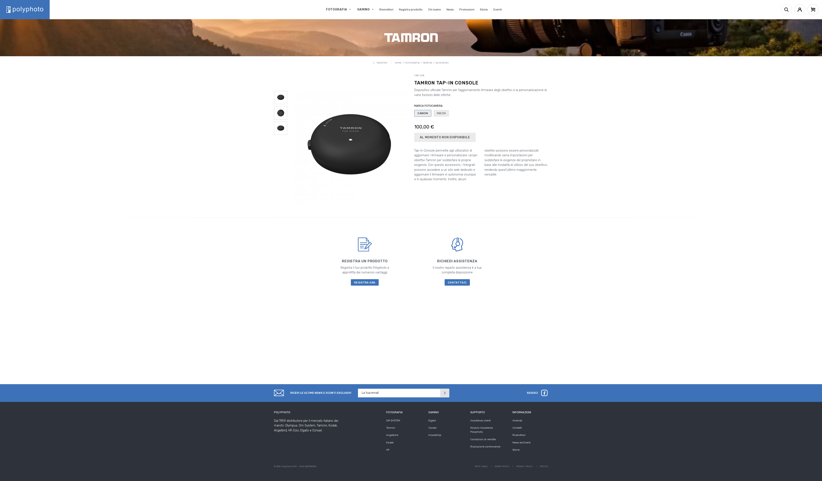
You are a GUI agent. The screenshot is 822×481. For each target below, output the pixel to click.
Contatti (517, 427)
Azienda (517, 420)
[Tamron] (411, 37)
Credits (544, 466)
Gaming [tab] (433, 412)
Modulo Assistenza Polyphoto (481, 429)
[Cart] (813, 9)
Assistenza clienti (480, 420)
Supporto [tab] (477, 412)
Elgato (432, 420)
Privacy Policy (524, 466)
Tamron (390, 427)
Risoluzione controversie (485, 446)
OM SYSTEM (393, 420)
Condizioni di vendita (483, 439)
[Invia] (445, 393)
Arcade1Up (434, 435)
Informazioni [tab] (521, 412)
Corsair (432, 427)
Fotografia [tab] (394, 412)
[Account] (799, 9)
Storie (516, 449)
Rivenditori (519, 435)
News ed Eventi (521, 442)
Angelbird (392, 435)
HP (387, 449)
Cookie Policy (502, 466)
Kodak (390, 442)
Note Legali (481, 466)
